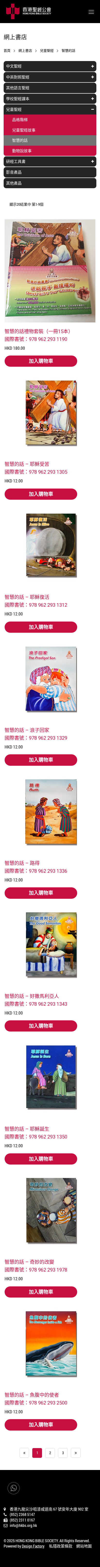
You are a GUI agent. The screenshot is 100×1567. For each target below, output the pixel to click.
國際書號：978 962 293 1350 (36, 1136)
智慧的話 (68, 51)
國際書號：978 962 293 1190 (36, 339)
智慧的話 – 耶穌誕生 (27, 1129)
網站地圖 (84, 1546)
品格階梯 (20, 119)
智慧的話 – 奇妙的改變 (29, 1262)
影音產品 (14, 172)
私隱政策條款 (60, 1546)
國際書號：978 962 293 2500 (36, 1402)
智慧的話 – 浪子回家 (27, 730)
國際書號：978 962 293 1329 (36, 738)
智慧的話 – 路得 (22, 863)
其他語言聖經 (17, 87)
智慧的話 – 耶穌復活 (27, 597)
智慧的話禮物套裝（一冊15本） (39, 331)
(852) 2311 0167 (22, 1519)
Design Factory (33, 1546)
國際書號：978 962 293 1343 (36, 1004)
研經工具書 (15, 161)
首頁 (7, 51)
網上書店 (25, 51)
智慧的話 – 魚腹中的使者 (32, 1395)
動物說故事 (22, 150)
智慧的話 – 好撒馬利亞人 (32, 996)
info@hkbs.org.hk (23, 1525)
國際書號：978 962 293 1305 (36, 472)
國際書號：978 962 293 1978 (36, 1269)
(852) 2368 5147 (22, 1514)
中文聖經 (14, 66)
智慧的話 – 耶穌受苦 (27, 464)
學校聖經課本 (17, 98)
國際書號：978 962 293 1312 (36, 605)
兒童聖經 (47, 51)
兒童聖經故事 (23, 130)
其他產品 (14, 183)
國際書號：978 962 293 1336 (36, 871)
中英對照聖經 (17, 77)
